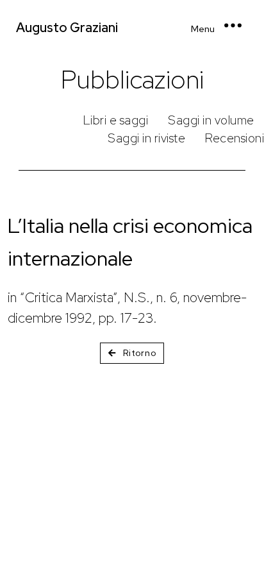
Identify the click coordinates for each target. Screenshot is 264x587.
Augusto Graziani (67, 27)
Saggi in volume (211, 120)
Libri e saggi (116, 120)
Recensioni (234, 138)
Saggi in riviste (146, 138)
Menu (203, 29)
